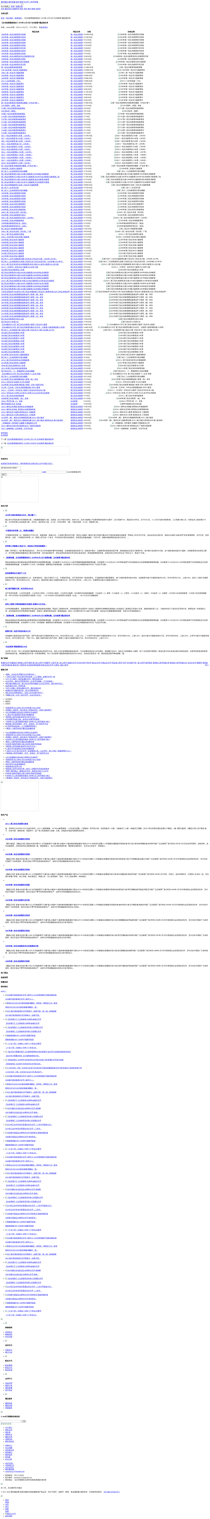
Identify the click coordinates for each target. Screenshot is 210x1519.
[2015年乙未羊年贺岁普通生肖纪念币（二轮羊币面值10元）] (28, 1125)
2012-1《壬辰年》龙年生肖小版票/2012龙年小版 (19, 267)
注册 (44, 472)
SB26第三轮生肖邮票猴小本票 (12, 352)
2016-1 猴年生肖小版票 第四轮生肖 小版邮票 (18, 412)
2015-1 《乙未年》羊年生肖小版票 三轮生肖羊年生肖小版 (23, 390)
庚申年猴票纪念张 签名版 (11, 404)
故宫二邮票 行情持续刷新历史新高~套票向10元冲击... (25, 604)
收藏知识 (13, 663)
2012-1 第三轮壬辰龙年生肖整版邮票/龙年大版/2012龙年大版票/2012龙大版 (30, 264)
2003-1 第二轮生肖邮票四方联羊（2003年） (18, 218)
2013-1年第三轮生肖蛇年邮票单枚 (14, 368)
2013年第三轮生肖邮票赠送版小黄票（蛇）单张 (19, 379)
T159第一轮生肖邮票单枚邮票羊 (13, 133)
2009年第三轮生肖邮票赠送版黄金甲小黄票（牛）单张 (22, 308)
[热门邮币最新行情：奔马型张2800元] (6, 584)
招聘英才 (8, 1434)
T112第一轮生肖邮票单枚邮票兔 (13, 122)
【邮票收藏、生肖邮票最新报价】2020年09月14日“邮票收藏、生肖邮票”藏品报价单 (37, 558)
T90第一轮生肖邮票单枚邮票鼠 (13, 114)
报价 (21, 9)
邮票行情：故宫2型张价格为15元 (18, 631)
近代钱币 (130, 663)
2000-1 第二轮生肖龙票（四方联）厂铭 (16, 231)
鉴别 (29, 9)
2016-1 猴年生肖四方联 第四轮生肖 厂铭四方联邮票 (21, 426)
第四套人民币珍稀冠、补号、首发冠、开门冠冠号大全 (27, 724)
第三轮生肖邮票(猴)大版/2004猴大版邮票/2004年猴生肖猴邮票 (25, 289)
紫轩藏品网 (9, 1469)
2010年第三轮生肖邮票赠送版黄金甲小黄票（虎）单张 (22, 311)
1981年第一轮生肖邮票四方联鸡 (13, 37)
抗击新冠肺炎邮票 (34, 665)
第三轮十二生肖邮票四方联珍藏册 (14, 357)
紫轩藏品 (4, 2)
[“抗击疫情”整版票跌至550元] (6, 642)
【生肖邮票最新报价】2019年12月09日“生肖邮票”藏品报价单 (30, 443)
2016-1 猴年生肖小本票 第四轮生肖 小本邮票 (18, 415)
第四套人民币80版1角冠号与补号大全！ (21, 717)
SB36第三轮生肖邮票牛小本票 (12, 338)
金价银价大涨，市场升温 (15, 686)
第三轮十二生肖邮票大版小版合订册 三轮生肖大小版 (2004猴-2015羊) (27, 330)
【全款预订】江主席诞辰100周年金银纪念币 (22, 1023)
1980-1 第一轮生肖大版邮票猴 (12, 73)
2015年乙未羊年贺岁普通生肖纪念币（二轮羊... (23, 1129)
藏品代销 (8, 1405)
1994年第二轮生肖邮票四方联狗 (13, 196)
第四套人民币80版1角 (161, 663)
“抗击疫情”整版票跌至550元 (16, 647)
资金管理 (8, 1383)
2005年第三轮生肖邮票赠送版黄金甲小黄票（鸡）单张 (22, 297)
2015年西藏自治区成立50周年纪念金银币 (22, 712)
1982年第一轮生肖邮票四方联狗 (13, 43)
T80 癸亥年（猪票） (9, 111)
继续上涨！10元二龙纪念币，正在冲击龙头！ (24, 695)
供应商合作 (9, 1450)
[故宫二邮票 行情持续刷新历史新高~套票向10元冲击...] (6, 600)
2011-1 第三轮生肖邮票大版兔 (12, 234)
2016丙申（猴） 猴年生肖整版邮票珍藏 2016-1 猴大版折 (22, 418)
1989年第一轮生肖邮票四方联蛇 (13, 59)
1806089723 (9, 1465)
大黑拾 (56, 665)
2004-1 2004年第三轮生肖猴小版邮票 (15, 237)
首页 (2, 9)
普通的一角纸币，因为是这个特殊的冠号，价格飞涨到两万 (29, 710)
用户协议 (8, 1390)
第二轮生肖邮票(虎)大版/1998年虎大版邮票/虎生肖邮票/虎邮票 (25, 179)
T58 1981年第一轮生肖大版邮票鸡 (14, 70)
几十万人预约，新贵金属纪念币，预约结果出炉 (24, 679)
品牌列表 (8, 1439)
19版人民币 (64, 665)
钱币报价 (148, 663)
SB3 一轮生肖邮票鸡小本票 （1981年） (16, 136)
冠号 (124, 663)
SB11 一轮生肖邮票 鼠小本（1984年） (15, 144)
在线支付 (8, 1350)
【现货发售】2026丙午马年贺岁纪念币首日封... (23, 1064)
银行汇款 (8, 1352)
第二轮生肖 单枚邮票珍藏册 (12, 229)
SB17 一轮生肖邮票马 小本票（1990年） (16, 160)
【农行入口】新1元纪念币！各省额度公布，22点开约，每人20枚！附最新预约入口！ (39, 751)
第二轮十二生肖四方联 (10, 188)
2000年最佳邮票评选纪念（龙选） (14, 226)
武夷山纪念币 (106, 663)
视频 (33, 9)
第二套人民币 (61, 663)
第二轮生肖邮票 (77, 168)
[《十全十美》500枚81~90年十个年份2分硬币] (23, 1044)
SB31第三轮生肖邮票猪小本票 (12, 344)
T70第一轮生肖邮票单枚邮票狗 (13, 108)
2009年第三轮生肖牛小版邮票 (12, 251)
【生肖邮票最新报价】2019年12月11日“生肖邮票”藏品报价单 (30, 439)
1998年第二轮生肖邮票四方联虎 (13, 207)
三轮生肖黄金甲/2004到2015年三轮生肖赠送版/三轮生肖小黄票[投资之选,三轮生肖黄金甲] (35, 292)
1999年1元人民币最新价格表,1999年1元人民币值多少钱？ (28, 721)
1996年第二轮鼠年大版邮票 (11, 168)
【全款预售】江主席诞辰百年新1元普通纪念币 (23, 1031)
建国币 (199, 663)
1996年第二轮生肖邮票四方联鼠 (13, 201)
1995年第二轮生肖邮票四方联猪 (13, 199)
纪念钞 (79, 663)
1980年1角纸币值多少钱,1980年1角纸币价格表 (24, 744)
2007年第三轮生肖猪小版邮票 (12, 245)
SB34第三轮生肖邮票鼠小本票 (12, 341)
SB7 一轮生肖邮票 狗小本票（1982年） (16, 138)
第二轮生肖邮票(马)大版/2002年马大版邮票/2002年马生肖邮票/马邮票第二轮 (30, 177)
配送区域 (8, 1370)
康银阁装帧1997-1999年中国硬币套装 (19, 1040)
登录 (12, 6)
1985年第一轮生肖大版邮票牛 (12, 84)
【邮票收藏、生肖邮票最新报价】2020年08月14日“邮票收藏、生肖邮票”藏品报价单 (37, 616)
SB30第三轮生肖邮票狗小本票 (12, 346)
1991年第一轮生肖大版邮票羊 (12, 100)
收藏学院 (15, 9)
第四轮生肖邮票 (77, 407)
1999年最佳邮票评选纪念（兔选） (14, 223)
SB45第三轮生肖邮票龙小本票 (12, 270)
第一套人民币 (139, 663)
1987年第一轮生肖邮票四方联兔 (13, 54)
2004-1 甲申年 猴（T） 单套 (12, 401)
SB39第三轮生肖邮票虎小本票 (12, 335)
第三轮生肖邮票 (77, 234)
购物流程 (8, 1334)
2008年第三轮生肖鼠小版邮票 (12, 248)
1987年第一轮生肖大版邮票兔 (12, 89)
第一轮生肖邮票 (77, 34)
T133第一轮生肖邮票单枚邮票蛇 (13, 127)
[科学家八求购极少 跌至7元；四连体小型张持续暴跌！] (6, 542)
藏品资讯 (8, 9)
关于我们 (8, 1428)
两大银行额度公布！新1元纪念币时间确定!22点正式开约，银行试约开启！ (35, 684)
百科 (25, 9)
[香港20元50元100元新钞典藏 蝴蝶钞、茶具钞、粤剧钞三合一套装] (31, 1003)
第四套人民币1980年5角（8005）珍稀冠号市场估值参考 (27, 769)
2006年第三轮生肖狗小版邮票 (12, 242)
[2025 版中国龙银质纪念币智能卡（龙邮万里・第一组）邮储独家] (30, 1011)
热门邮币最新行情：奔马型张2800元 (19, 588)
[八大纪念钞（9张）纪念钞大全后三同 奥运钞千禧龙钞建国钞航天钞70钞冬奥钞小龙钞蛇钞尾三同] (43, 1068)
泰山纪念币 (96, 663)
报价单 (7, 1432)
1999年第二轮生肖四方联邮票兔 (13, 210)
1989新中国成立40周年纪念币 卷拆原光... (21, 1137)
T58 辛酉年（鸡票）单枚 (10, 106)
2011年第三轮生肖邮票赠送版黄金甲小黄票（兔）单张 (22, 314)
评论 (7, 1507)
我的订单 (8, 1385)
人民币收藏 (33, 2)
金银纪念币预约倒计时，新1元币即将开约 (22, 690)
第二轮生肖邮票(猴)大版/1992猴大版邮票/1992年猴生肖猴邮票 (25, 174)
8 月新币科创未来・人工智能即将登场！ (21, 726)
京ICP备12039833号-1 (112, 1492)
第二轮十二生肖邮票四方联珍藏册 (14, 171)
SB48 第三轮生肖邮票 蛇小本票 (13, 366)
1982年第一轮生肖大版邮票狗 (12, 75)
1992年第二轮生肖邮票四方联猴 (13, 193)
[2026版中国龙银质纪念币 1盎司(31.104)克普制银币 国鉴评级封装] (31, 995)
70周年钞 (22, 665)
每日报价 (9, 18)
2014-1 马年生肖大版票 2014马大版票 (15, 382)
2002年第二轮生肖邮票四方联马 (13, 215)
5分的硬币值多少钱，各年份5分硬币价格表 (22, 719)
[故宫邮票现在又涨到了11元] (6, 569)
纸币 (84, 663)
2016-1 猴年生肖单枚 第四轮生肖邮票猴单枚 (18, 409)
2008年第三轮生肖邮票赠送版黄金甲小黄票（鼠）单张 (22, 305)
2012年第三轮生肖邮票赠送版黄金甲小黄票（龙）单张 (22, 316)
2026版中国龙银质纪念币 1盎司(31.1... (19, 999)
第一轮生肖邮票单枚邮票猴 (11, 67)
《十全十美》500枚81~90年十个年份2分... (21, 1048)
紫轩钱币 (8, 1455)
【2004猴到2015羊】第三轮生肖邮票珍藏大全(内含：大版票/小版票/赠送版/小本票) (33, 327)
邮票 (21, 2)
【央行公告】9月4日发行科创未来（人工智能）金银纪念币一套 (30, 677)
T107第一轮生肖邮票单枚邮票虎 (13, 119)
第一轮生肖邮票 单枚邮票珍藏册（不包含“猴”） (19, 166)
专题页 (38, 9)
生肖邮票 (74, 401)
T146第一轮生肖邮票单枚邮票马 (13, 130)
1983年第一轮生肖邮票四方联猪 (13, 40)
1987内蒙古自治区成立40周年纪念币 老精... (21, 1112)
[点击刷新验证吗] (74, 472)
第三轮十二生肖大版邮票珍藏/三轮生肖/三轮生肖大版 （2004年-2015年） (29, 259)
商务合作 (8, 1430)
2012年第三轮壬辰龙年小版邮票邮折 (15, 355)
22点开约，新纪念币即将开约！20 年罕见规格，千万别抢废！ (30, 681)
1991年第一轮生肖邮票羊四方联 (13, 64)
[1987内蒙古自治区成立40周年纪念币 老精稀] (23, 1108)
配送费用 (8, 1365)
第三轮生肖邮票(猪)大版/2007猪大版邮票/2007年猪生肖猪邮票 (25, 278)
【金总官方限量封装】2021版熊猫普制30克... (22, 1056)
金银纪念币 (71, 663)
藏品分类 (8, 1437)
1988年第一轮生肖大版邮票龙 (12, 92)
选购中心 (8, 1445)
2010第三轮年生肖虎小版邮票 (12, 253)
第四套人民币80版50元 (178, 663)
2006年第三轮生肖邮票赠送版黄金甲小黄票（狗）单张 (22, 300)
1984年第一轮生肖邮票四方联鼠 (13, 45)
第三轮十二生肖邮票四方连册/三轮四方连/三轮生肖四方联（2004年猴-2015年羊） (32, 262)
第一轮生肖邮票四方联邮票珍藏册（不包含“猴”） (20, 103)
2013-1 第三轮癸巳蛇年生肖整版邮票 (15, 360)
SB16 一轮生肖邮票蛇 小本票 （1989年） (17, 158)
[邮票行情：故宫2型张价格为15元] (6, 627)
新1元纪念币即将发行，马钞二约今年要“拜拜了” (25, 693)
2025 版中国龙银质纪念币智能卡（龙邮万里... (22, 1015)
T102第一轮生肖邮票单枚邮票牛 (13, 116)
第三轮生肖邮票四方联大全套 (12, 319)
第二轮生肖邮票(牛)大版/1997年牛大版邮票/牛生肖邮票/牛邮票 (25, 182)
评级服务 (8, 1408)
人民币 (53, 663)
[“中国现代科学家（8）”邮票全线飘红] (6, 526)
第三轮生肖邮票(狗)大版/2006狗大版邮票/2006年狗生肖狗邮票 (25, 275)
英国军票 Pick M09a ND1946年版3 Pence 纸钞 (23, 708)
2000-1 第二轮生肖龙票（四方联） (14, 212)
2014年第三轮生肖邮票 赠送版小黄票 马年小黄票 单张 (22, 385)
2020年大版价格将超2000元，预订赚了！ (21, 515)
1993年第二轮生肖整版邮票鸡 (12, 220)
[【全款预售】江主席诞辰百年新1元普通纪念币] (24, 1027)
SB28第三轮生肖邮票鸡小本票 (12, 349)
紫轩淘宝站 (9, 1441)
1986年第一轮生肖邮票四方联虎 (13, 51)
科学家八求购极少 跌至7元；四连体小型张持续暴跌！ (26, 546)
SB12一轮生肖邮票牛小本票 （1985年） (16, 147)
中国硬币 (46, 663)
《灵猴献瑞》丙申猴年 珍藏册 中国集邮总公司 (19, 423)
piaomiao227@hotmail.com (14, 1471)
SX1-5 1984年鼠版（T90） (11, 81)
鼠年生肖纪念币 (47, 665)
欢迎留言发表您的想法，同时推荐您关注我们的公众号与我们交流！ (27, 463)
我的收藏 (8, 1388)
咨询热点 (8, 1332)
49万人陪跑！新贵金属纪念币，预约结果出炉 (23, 688)
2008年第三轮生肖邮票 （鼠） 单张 (14, 398)
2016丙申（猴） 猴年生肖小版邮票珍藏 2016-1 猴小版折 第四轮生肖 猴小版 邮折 (32, 420)
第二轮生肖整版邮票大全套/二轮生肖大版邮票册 (19, 185)
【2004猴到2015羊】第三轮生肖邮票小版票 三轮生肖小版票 (24, 324)
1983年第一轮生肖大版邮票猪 (12, 78)
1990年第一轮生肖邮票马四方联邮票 (15, 62)
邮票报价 (18, 18)
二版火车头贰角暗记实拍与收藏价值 (20, 715)
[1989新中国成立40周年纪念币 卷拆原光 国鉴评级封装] (26, 1133)
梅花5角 (16, 665)
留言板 (7, 1457)
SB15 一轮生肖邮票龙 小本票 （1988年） (17, 155)
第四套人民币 (23, 663)
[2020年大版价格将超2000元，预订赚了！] (6, 511)
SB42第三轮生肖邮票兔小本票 (12, 333)
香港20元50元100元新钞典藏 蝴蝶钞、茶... (21, 1007)
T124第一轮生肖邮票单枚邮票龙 (13, 125)
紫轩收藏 (11, 2)
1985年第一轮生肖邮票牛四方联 (13, 48)
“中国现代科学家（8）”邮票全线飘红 (19, 530)
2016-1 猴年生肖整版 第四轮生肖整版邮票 (17, 407)
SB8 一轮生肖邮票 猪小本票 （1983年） (16, 141)
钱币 (17, 2)
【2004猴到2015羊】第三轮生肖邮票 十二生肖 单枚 (21, 374)
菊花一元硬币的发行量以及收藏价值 (21, 728)
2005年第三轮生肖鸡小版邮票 (12, 240)
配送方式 (8, 1368)
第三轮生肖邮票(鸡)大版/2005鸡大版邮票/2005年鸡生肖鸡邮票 (25, 272)
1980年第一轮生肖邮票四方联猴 (13, 34)
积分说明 (8, 1337)
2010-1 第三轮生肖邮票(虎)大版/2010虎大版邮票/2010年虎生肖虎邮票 (27, 281)
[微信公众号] (10, 1514)
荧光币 (88, 663)
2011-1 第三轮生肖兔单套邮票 (12, 396)
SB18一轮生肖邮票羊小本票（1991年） (16, 163)
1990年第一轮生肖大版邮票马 (12, 97)
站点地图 (8, 1448)
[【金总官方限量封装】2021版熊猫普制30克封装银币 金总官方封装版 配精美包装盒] (38, 1052)
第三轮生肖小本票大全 (10, 322)
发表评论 (44, 27)
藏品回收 (8, 1403)
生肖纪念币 (192, 663)
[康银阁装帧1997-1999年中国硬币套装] (20, 1035)
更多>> (207, 665)
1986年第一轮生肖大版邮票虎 (12, 86)
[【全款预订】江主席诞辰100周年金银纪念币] (23, 1019)
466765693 (9, 1463)
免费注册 (19, 6)
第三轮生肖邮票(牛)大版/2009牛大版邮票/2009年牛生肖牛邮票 (25, 283)
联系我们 (8, 1452)
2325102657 (9, 1467)
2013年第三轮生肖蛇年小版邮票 (13, 363)
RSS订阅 (8, 1459)
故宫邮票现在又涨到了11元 (15, 573)
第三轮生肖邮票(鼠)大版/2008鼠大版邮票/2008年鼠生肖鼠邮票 (25, 286)
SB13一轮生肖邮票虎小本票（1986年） (16, 149)
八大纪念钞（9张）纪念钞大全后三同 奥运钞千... (24, 1072)
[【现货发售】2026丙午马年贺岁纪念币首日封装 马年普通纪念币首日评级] (34, 1060)
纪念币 (26, 2)
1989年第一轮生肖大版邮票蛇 (12, 95)
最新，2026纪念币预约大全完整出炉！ (21, 674)
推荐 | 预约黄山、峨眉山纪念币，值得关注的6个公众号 (27, 771)
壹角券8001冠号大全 (14, 766)
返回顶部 (8, 1516)
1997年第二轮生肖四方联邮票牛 (13, 204)
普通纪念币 (5, 663)
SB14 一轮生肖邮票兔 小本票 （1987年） (17, 152)
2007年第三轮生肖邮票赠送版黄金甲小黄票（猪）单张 (22, 303)
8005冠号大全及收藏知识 (15, 764)
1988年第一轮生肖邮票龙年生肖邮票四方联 (17, 56)
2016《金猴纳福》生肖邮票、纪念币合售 (17, 428)
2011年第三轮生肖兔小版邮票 (12, 256)
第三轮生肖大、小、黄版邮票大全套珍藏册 (17, 371)
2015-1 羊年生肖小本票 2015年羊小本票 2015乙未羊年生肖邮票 (25, 393)
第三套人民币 (37, 663)
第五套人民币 (117, 663)
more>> (3, 991)
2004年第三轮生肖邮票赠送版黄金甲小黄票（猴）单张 (22, 294)
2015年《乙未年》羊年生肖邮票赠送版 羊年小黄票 (20, 387)
